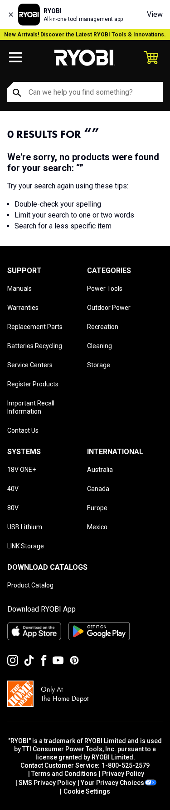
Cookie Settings (86, 791)
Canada (98, 488)
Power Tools (104, 288)
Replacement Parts (35, 326)
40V (13, 488)
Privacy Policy (123, 773)
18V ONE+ (21, 469)
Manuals (19, 288)
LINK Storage (25, 546)
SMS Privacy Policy (47, 782)
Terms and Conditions (64, 773)
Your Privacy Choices (112, 782)
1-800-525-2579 (126, 765)
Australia (100, 469)
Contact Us (23, 430)
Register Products (32, 384)
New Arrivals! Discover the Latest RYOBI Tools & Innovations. (85, 34)
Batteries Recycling (34, 345)
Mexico (97, 527)
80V (13, 507)
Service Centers (30, 365)
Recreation (102, 326)
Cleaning (99, 345)
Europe (97, 507)
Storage (98, 365)
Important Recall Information (30, 407)
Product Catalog (30, 585)
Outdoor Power (109, 307)
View (155, 14)
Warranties (23, 307)
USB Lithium (24, 527)
